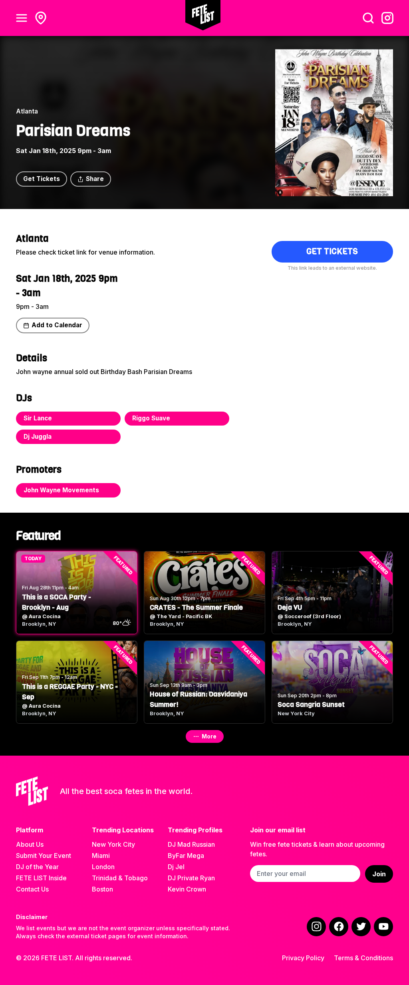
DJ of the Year (37, 867)
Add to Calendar (57, 325)
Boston (102, 889)
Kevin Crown (187, 889)
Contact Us (32, 889)
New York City (113, 844)
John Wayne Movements (61, 490)
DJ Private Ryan (191, 878)
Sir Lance (38, 418)
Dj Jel (176, 867)
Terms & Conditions (363, 958)
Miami (101, 856)
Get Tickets (41, 179)
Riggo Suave (151, 418)
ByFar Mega (186, 856)
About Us (30, 844)
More (209, 736)
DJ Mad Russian (191, 844)
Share (95, 179)
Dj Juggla (38, 436)
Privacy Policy (303, 958)
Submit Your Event (43, 856)
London (103, 867)
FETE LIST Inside (41, 878)
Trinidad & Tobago (120, 878)
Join (379, 874)
